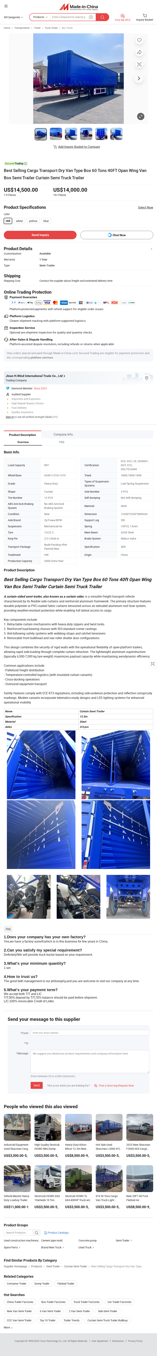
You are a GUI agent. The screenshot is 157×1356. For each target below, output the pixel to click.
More (7, 1327)
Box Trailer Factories (53, 1302)
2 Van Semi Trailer (79, 1311)
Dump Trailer (41, 1283)
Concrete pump (87, 1240)
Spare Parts (11, 1247)
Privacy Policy (135, 1340)
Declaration (118, 1340)
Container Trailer (16, 1283)
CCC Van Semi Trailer (19, 1320)
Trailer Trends (71, 1320)
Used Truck (85, 1247)
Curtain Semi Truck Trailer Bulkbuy (107, 1320)
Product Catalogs (58, 1232)
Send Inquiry (40, 235)
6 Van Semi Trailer (50, 1311)
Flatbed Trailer (65, 1283)
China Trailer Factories (20, 1302)
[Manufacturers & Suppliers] (78, 6)
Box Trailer (67, 27)
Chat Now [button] (119, 235)
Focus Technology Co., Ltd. (53, 1340)
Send (37, 1085)
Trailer (37, 27)
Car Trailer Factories (119, 1302)
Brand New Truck (51, 1247)
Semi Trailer (122, 1240)
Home (7, 27)
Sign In (10, 417)
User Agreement (100, 1340)
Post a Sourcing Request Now (114, 1085)
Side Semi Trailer (107, 1311)
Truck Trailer (51, 27)
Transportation (22, 27)
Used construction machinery (21, 1240)
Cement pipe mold (51, 1240)
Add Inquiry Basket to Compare (79, 147)
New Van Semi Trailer (19, 1311)
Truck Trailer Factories (87, 1302)
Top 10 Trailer (48, 1320)
